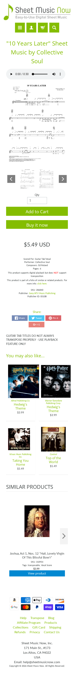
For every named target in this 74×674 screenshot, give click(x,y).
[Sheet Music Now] (37, 12)
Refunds (20, 632)
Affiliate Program (28, 622)
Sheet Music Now (35, 666)
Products (50, 622)
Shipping (55, 627)
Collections (20, 627)
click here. (42, 283)
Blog (51, 618)
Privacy (35, 632)
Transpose (37, 618)
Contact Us (52, 632)
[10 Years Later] (27, 179)
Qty (37, 194)
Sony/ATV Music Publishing (42, 293)
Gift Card (38, 627)
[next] (64, 536)
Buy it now (37, 225)
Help (23, 618)
